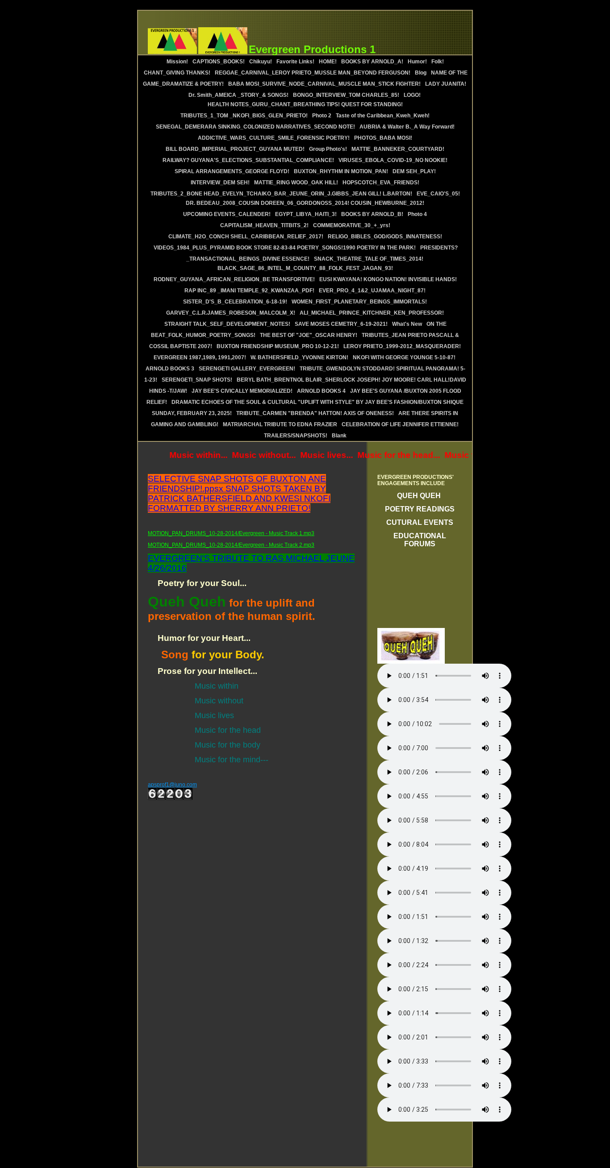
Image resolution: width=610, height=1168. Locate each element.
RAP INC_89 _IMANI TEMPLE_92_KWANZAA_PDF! (249, 290)
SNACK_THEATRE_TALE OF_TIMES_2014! (368, 259)
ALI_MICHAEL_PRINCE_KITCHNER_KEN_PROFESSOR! (372, 313)
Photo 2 (321, 115)
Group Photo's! (328, 149)
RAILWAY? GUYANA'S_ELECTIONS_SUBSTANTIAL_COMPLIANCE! (248, 160)
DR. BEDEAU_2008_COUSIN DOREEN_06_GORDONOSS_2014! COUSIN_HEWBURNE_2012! (305, 203)
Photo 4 (417, 214)
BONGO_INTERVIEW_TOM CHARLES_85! (346, 95)
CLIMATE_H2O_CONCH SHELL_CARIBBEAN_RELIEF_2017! (245, 236)
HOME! (328, 61)
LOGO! (413, 95)
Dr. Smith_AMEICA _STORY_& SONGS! (238, 95)
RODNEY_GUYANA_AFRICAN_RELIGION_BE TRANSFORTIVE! (234, 279)
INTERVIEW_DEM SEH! (220, 182)
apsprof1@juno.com (172, 784)
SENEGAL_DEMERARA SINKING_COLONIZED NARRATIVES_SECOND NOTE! (255, 127)
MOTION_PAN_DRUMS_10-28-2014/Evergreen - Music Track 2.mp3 (231, 545)
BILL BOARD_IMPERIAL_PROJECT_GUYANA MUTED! (235, 149)
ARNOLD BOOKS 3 (170, 369)
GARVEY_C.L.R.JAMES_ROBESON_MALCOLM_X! (230, 313)
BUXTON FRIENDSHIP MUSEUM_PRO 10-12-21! (278, 346)
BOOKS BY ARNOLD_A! (372, 61)
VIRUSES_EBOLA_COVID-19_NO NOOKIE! (392, 160)
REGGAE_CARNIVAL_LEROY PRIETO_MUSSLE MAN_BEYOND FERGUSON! (312, 73)
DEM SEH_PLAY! (414, 171)
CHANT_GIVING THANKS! (177, 73)
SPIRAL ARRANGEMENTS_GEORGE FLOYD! (232, 171)
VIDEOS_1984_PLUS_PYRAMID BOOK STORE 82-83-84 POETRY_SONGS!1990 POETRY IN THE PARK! (285, 248)
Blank (339, 435)
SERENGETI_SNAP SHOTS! (197, 380)
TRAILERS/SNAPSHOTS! (295, 435)
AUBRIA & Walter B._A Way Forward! (407, 127)
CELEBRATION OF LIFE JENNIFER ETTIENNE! (400, 424)
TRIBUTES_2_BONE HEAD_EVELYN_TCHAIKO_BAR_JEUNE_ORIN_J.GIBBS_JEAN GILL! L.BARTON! (281, 194)
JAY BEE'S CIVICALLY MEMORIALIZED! (242, 391)
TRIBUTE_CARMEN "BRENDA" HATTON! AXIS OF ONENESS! (315, 413)
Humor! (417, 61)
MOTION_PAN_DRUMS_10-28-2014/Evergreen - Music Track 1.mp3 (231, 533)
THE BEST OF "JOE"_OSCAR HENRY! (308, 335)
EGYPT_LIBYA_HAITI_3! (306, 214)
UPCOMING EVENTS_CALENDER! (227, 214)
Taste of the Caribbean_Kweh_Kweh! (383, 115)
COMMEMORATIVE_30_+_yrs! (351, 225)
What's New (407, 324)
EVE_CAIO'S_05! (438, 194)
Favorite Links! (295, 61)
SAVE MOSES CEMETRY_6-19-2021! (341, 324)
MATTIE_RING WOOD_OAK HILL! (296, 182)
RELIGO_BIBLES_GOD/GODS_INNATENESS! (385, 236)
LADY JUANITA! (445, 84)
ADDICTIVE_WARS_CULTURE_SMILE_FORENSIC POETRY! (274, 138)
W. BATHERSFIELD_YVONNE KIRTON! (299, 357)
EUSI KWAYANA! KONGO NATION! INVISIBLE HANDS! (388, 279)
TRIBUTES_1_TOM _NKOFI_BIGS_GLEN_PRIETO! (244, 115)
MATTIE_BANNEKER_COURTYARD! (397, 149)
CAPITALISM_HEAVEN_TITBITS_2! (264, 225)
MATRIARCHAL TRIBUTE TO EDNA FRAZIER (280, 424)
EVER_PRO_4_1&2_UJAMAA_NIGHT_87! (372, 290)
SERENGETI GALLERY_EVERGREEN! (247, 369)
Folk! (437, 61)
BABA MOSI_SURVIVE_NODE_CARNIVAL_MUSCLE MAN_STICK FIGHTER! (324, 84)
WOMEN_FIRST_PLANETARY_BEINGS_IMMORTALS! (359, 302)
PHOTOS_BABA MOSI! (383, 138)
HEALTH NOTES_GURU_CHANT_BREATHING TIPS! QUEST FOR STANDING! (305, 104)
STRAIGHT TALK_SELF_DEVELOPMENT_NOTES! (227, 324)
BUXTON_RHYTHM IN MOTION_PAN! (341, 171)
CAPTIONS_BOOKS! (218, 61)
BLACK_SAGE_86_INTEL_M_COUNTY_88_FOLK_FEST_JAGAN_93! (305, 268)
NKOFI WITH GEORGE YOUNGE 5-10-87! (404, 357)
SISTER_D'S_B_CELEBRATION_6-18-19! (235, 302)
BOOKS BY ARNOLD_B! (372, 214)
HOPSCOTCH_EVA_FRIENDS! (381, 182)
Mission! (177, 61)
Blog (420, 73)
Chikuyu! (260, 61)
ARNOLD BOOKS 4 (321, 391)
